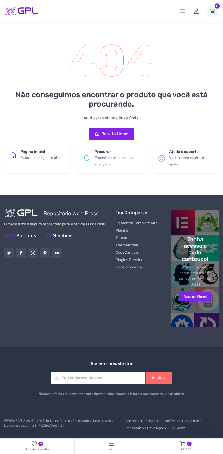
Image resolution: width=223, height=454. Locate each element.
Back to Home (114, 133)
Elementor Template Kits (136, 223)
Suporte (178, 428)
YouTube (57, 253)
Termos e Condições (141, 421)
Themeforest (127, 245)
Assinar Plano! (195, 296)
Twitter (9, 253)
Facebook (21, 253)
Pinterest (45, 253)
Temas (121, 237)
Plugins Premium (130, 260)
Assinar (159, 377)
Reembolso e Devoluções (145, 428)
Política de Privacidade (183, 421)
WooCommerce (129, 267)
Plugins (122, 230)
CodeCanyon (127, 252)
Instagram (33, 253)
